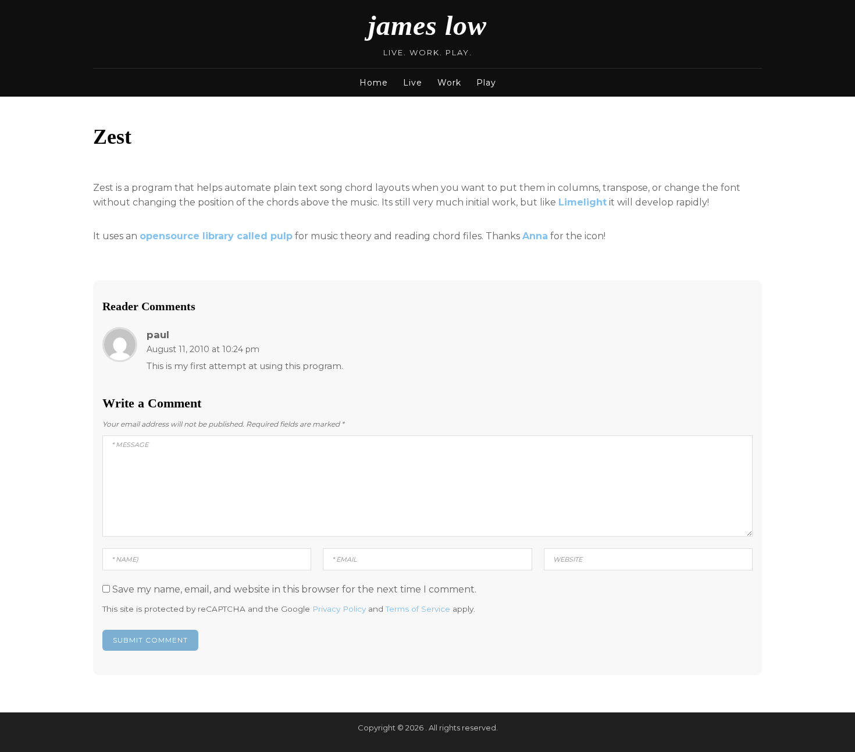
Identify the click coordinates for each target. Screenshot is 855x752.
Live (412, 82)
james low (427, 25)
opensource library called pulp (216, 236)
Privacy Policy (339, 608)
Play (486, 82)
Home (373, 82)
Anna (535, 236)
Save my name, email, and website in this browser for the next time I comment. (294, 589)
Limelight (582, 202)
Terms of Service (418, 608)
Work (449, 82)
